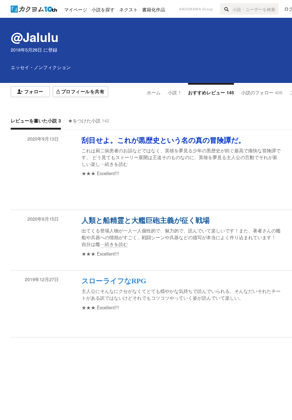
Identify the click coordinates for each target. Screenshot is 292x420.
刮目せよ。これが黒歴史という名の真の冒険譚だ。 (163, 140)
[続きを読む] (182, 157)
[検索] (226, 9)
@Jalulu (34, 37)
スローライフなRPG (114, 281)
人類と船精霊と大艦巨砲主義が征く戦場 (146, 220)
